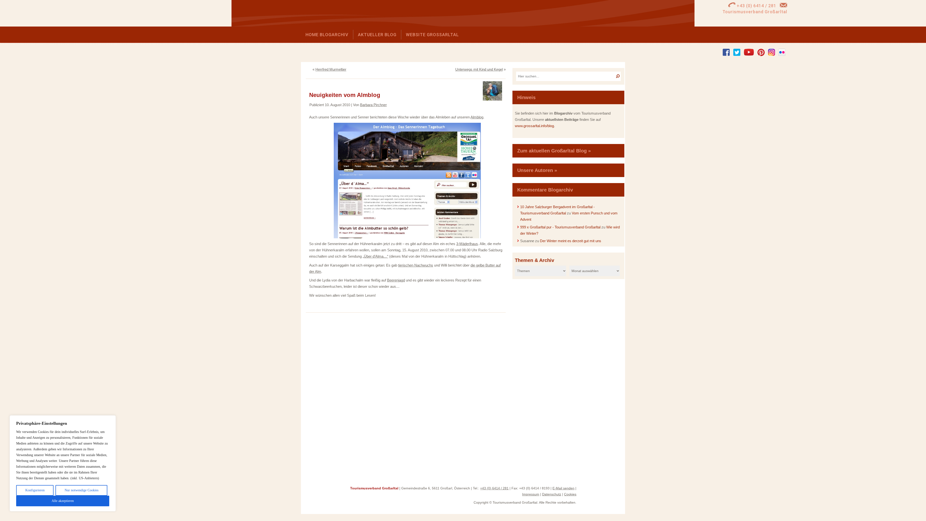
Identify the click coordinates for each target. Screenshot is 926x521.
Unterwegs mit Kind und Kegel (479, 69)
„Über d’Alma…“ (375, 256)
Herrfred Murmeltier (330, 69)
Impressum (530, 494)
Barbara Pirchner (373, 105)
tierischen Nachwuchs (415, 265)
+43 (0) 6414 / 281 (494, 488)
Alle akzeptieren (63, 501)
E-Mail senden (563, 488)
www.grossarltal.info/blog (534, 126)
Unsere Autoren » (537, 170)
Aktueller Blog (377, 34)
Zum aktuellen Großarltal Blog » (554, 150)
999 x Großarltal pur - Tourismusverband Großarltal (560, 227)
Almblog (476, 117)
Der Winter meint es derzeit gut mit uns (570, 241)
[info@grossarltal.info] (783, 5)
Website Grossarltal (432, 34)
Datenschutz (551, 494)
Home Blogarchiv (327, 34)
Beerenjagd (396, 280)
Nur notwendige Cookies (81, 490)
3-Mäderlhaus (467, 244)
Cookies (570, 494)
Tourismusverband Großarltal (374, 488)
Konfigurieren (35, 490)
